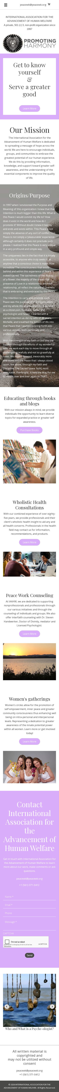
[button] (29, 108)
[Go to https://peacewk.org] (29, 33)
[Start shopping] (49, 4)
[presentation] (26, 942)
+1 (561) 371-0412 (29, 885)
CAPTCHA (8, 933)
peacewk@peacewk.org (33, 4)
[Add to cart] (53, 979)
